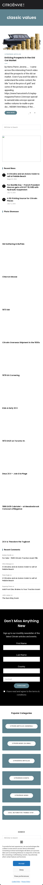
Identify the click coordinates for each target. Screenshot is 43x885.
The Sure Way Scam (10, 598)
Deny (21, 870)
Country (21, 666)
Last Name (21, 655)
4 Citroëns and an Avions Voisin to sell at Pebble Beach (19, 568)
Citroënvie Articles (13, 54)
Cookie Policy (16, 882)
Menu (38, 4)
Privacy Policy (25, 882)
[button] (21, 842)
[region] (21, 149)
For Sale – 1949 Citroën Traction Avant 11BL (20, 558)
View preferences (21, 876)
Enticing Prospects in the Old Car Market (20, 59)
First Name (21, 643)
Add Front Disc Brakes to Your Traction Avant (21, 589)
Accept (21, 863)
